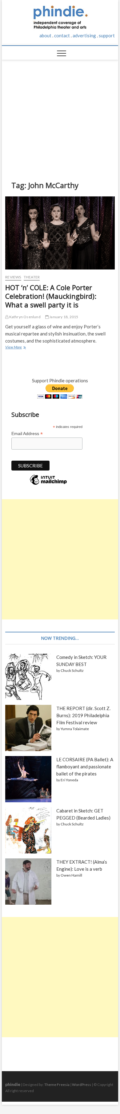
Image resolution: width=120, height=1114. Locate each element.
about (45, 35)
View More (15, 348)
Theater (32, 277)
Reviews (13, 277)
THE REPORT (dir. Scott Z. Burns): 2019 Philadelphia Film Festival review (83, 715)
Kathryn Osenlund (24, 316)
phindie (12, 1084)
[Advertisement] (60, 115)
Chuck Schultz (72, 670)
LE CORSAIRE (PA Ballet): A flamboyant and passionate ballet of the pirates (84, 766)
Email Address (27, 434)
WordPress (81, 1084)
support (107, 35)
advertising (84, 35)
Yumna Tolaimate (75, 728)
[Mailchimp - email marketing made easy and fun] (48, 484)
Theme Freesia (57, 1084)
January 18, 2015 (63, 316)
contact (62, 35)
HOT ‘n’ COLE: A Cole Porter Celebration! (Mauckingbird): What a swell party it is (50, 296)
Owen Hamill (71, 875)
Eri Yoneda (69, 780)
